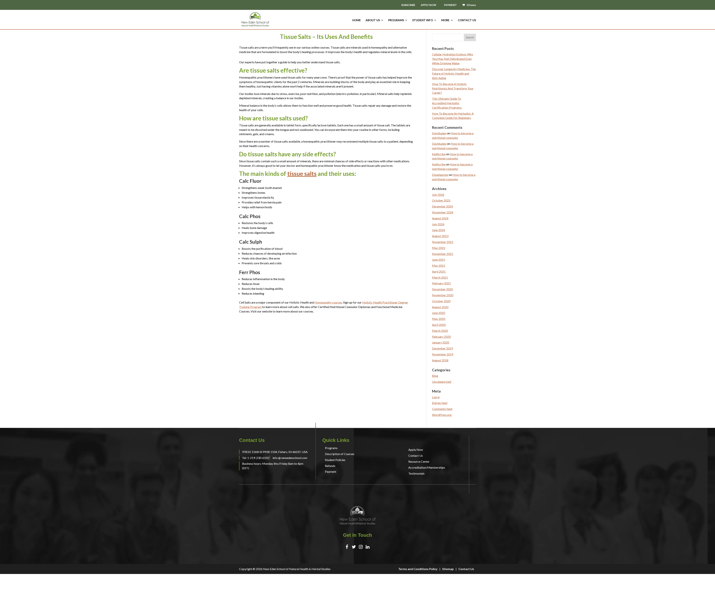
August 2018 (440, 360)
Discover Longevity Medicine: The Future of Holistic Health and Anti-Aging (454, 73)
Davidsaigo (439, 133)
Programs (396, 20)
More (445, 20)
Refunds (330, 466)
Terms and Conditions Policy (418, 569)
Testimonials (416, 473)
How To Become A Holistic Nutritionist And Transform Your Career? (453, 88)
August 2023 (440, 236)
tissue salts (302, 173)
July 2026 (438, 194)
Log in (436, 397)
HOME (356, 20)
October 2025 (441, 200)
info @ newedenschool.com (290, 458)
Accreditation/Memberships (426, 467)
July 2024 (438, 224)
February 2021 (441, 283)
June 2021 (438, 259)
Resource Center (419, 461)
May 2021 (438, 265)
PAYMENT (450, 5)
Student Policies (335, 460)
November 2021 (442, 254)
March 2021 (440, 277)
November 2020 (442, 295)
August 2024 (440, 218)
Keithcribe (439, 154)
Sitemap (448, 569)
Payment (330, 471)
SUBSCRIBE (408, 5)
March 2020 (440, 330)
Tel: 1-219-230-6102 (255, 458)
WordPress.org (442, 415)
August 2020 (440, 307)
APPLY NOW (428, 5)
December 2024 (442, 206)
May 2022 (438, 248)
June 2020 (438, 313)
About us (373, 20)
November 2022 (442, 242)
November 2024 (442, 212)
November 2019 (442, 354)
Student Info (422, 20)
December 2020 (442, 289)
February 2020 (441, 336)
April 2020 (439, 324)
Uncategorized (441, 381)
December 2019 (442, 348)
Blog (435, 375)
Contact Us (467, 20)
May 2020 (438, 318)
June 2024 (438, 230)
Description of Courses (339, 454)
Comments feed (442, 409)
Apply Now (415, 449)
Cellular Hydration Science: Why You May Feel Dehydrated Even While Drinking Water (452, 58)
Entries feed (439, 403)
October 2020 (441, 301)
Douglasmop (440, 174)
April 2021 (439, 271)
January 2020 (440, 342)
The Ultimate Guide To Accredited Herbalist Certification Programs (447, 103)
